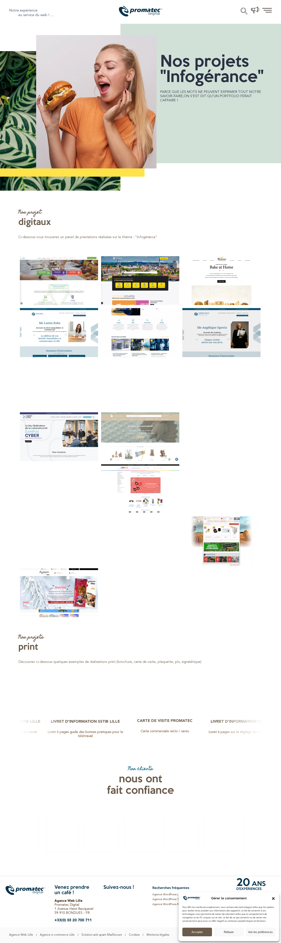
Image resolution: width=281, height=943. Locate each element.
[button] (273, 898)
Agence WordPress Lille (167, 894)
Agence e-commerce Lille (57, 934)
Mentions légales (157, 934)
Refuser (229, 932)
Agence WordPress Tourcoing (171, 899)
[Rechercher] (244, 11)
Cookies (134, 934)
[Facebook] (106, 897)
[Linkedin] (115, 897)
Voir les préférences (260, 932)
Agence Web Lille (21, 934)
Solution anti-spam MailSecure (101, 934)
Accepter (197, 932)
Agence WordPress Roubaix (169, 904)
